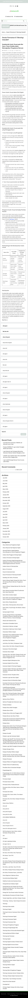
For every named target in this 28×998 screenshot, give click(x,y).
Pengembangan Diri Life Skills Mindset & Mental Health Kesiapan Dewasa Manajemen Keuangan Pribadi (14, 774)
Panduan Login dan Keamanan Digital (11, 736)
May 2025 (5, 517)
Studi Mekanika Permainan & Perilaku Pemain (13, 895)
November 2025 (6, 500)
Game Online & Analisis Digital (10, 594)
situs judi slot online (7, 814)
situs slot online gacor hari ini (9, 828)
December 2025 (6, 497)
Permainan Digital (7, 779)
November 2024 (6, 534)
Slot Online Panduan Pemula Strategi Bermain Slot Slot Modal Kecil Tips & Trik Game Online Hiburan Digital (14, 862)
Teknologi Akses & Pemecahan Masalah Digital (13, 930)
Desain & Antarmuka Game (9, 572)
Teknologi (5, 903)
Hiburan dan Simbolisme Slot (9, 620)
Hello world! (19, 469)
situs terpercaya (6, 404)
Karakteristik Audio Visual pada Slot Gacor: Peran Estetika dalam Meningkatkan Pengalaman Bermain (12, 46)
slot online (5, 858)
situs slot (5, 348)
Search (4, 431)
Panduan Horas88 (7, 733)
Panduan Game (6, 723)
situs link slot (6, 370)
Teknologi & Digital (7, 909)
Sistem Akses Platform (8, 803)
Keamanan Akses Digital (8, 651)
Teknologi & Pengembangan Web (10, 927)
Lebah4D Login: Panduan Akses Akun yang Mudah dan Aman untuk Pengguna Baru (12, 1)
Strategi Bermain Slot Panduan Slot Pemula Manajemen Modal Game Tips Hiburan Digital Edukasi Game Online (13, 888)
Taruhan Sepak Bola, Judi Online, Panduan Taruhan (14, 898)
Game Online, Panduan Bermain (10, 602)
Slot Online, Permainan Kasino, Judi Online (12, 872)
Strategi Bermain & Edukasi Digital (10, 883)
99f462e (5, 50)
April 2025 (5, 520)
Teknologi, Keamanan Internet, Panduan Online (13, 973)
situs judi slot (6, 808)
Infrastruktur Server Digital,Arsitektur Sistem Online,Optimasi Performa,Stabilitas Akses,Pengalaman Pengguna (13, 636)
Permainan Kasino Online (8, 781)
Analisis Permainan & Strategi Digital (11, 557)
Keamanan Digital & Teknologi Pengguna (12, 666)
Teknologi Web (6, 967)
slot (4, 835)
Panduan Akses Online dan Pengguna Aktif (12, 713)
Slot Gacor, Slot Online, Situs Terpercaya (12, 852)
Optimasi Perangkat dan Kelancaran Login (12, 702)
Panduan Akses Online (8, 710)
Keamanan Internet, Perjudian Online (11, 674)
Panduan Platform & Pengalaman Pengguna (12, 762)
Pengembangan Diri (7, 770)
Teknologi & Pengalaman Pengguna (11, 925)
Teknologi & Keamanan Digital (9, 916)
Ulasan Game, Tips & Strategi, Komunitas (12, 978)
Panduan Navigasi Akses (8, 749)
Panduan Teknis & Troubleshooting (10, 764)
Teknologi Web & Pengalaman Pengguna (12, 970)
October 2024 (6, 537)
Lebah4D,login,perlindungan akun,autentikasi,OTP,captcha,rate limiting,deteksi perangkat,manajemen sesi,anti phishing (14, 689)
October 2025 (6, 503)
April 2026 (5, 486)
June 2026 (5, 480)
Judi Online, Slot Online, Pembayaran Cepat (12, 643)
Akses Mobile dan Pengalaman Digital (11, 545)
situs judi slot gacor (7, 811)
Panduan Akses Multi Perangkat (10, 707)
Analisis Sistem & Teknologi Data (10, 566)
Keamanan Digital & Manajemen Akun (11, 660)
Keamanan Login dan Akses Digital (11, 677)
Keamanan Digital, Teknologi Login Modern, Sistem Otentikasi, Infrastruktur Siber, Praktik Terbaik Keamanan (14, 670)
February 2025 (6, 525)
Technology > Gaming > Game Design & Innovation (14, 901)
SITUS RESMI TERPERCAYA (9, 817)
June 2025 (5, 514)
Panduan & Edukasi (7, 704)
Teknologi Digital (6, 939)
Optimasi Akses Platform (8, 699)
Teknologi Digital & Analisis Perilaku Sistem (13, 941)
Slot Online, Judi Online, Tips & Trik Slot (12, 867)
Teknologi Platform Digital (9, 964)
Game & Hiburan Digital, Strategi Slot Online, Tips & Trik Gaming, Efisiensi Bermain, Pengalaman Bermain (14, 582)
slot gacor (12, 219)
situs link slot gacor (7, 342)
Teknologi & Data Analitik (8, 906)
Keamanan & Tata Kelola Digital (10, 649)
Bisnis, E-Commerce (7, 569)
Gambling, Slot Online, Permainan (10, 577)
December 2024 (6, 531)
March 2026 (5, 489)
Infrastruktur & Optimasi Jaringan (10, 626)
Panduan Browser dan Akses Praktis (11, 716)
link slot (4, 365)
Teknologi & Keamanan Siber (9, 922)
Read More (4, 320)
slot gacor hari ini (7, 381)
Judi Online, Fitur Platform (9, 640)
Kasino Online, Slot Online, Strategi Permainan (13, 646)
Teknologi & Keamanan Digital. (10, 919)
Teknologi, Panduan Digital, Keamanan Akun (13, 976)
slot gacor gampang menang (9, 841)
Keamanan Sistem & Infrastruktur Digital (12, 680)
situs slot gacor (6, 393)
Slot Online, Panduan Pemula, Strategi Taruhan (13, 869)
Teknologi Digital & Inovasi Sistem (10, 944)
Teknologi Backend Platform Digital (11, 933)
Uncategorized (6, 984)
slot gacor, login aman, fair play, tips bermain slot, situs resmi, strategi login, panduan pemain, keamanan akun (14, 848)
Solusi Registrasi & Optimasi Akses (11, 875)
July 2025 (5, 511)
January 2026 (6, 494)
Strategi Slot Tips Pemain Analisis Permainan (13, 892)
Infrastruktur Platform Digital (9, 632)
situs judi (5, 806)
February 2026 (6, 492)
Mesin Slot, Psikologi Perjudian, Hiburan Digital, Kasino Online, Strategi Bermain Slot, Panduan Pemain (13, 695)
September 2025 (6, 506)
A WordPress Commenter (9, 469)
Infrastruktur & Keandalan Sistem (10, 623)
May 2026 (5, 483)
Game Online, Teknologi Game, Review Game (13, 604)
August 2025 (5, 508)
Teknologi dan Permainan (8, 936)
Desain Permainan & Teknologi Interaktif (12, 574)
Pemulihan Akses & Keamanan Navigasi (12, 767)
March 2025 (5, 522)
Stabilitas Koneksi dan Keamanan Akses (12, 881)
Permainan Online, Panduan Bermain (11, 784)
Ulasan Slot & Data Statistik (9, 981)
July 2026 (5, 478)
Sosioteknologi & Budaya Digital (10, 878)
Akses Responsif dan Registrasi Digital (11, 547)
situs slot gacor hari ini (8, 420)
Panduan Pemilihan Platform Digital (11, 752)
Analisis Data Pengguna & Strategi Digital (12, 554)
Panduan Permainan (7, 759)
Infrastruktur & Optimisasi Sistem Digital (12, 629)
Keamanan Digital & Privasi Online (10, 663)
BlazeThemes (15, 995)
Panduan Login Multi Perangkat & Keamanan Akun (14, 746)
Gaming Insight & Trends (8, 612)
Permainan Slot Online (8, 791)
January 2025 (6, 528)
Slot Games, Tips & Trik (8, 855)
